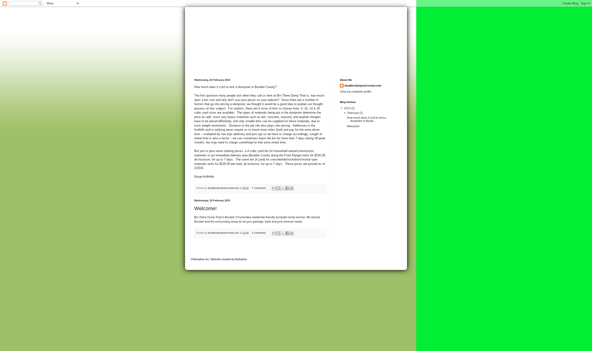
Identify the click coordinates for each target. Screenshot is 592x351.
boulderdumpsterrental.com (363, 85)
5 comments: (259, 232)
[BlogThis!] (278, 188)
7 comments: (259, 188)
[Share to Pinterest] (291, 188)
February (353, 113)
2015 (347, 108)
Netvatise (241, 259)
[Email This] (274, 188)
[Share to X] (283, 188)
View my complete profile (355, 91)
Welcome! (205, 208)
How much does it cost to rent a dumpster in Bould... (366, 119)
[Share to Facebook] (287, 188)
